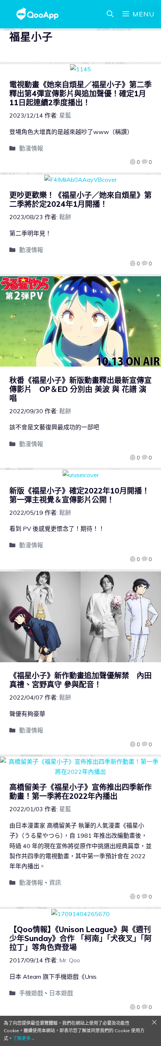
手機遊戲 (31, 993)
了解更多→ (24, 1038)
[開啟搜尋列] (110, 14)
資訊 (55, 882)
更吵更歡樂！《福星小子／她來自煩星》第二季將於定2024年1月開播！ (80, 199)
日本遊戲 (61, 993)
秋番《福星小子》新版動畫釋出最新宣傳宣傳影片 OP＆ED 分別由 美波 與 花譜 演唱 (80, 389)
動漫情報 (31, 148)
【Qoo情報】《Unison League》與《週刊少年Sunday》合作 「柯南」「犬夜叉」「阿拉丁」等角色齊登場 (80, 938)
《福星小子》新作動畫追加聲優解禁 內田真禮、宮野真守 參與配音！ (80, 680)
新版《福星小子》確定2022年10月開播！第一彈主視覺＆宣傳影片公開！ (79, 495)
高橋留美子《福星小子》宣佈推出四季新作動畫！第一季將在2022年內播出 (80, 791)
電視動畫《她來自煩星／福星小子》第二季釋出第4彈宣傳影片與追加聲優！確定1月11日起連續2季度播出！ (80, 93)
